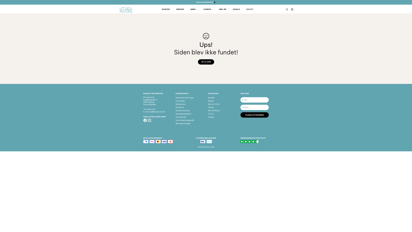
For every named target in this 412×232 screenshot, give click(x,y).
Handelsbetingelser (183, 114)
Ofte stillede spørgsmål (185, 120)
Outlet (249, 9)
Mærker (180, 9)
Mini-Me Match (214, 111)
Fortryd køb (180, 101)
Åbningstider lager (183, 123)
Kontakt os (180, 107)
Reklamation (181, 104)
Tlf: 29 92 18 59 (149, 109)
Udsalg (236, 9)
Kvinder (207, 9)
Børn (193, 9)
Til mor (210, 114)
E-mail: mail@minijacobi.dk (154, 112)
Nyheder (166, 9)
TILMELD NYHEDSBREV (254, 115)
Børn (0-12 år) (213, 104)
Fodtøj (210, 107)
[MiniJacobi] (126, 9)
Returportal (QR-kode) (185, 98)
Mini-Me (222, 9)
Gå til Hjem (206, 62)
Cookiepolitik (181, 117)
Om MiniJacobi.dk (183, 111)
